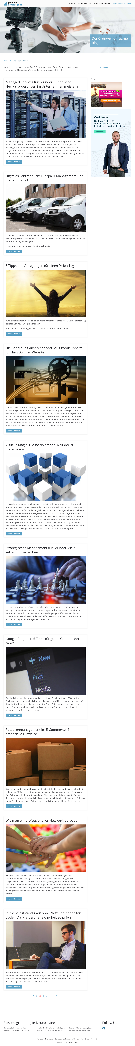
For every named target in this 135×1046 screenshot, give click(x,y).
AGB (73, 1039)
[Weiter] (60, 995)
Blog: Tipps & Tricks (122, 3)
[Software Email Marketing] (106, 94)
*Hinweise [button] (94, 1039)
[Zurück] (31, 995)
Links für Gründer (83, 1039)
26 (56, 995)
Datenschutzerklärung (63, 1039)
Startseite (40, 1039)
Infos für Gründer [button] (102, 3)
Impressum (49, 1039)
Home (72, 3)
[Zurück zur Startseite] (13, 3)
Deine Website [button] (84, 3)
